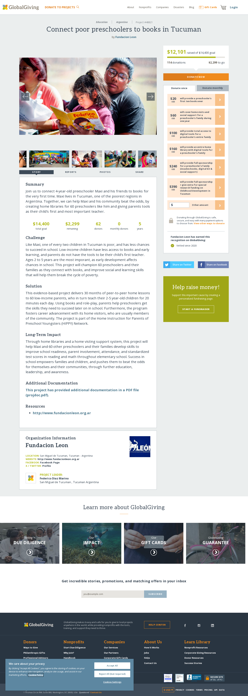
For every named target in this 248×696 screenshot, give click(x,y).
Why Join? (69, 652)
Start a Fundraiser (196, 309)
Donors (30, 642)
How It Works (151, 647)
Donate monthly (212, 88)
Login (234, 7)
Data (221, 690)
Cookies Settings (112, 681)
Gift (210, 7)
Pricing (208, 690)
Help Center (157, 624)
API (215, 690)
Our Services (111, 647)
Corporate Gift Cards (116, 657)
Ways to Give (30, 647)
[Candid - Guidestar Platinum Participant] (181, 678)
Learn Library (197, 642)
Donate (60, 7)
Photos (105, 171)
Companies (162, 7)
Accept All (112, 665)
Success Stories (193, 663)
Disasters (178, 7)
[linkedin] (212, 625)
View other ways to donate (209, 223)
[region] (69, 675)
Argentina (122, 22)
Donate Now (196, 76)
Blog (191, 7)
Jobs (146, 652)
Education (101, 22)
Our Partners (111, 652)
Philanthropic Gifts (34, 652)
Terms (199, 690)
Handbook (69, 657)
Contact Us (150, 663)
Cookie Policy (35, 674)
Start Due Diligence (75, 647)
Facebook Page (50, 462)
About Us (153, 642)
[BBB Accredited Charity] (195, 678)
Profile (46, 465)
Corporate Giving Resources (200, 652)
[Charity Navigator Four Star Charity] (169, 678)
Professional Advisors (35, 657)
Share (139, 171)
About (130, 7)
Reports (71, 171)
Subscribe (155, 593)
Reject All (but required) (112, 673)
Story (36, 171)
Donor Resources (193, 657)
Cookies (190, 690)
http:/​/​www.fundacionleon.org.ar (62, 413)
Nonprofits (145, 7)
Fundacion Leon (125, 37)
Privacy (180, 690)
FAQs (147, 657)
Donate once (179, 88)
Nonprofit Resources (196, 647)
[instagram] (199, 625)
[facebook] (185, 625)
